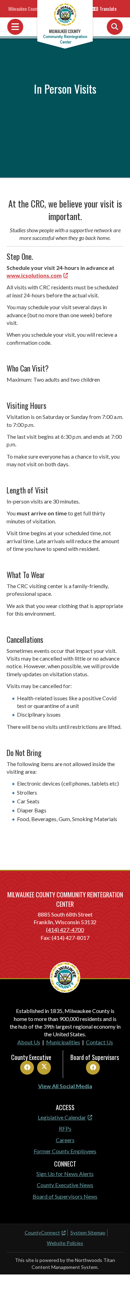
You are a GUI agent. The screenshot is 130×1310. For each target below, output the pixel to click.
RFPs (65, 1128)
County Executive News (65, 1185)
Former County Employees (65, 1151)
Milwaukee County (24, 8)
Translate (107, 8)
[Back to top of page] (115, 1293)
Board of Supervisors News (65, 1196)
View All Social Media (65, 1086)
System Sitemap (87, 1232)
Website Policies (65, 1243)
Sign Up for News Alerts (65, 1173)
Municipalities (63, 1042)
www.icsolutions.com (34, 275)
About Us (28, 1042)
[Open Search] (114, 27)
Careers (65, 1140)
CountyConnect (42, 1232)
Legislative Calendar (62, 1117)
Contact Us (99, 1042)
